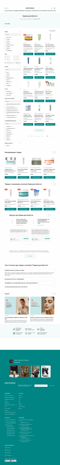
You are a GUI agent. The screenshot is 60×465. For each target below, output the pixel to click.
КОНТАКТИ (54, 10)
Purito (46, 66)
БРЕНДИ (44, 10)
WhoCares (7, 199)
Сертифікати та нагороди (10, 404)
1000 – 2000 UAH (16, 56)
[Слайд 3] (29, 244)
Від (5, 62)
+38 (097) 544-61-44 (24, 433)
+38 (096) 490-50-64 (10, 435)
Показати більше (39, 130)
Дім (19, 401)
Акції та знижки (22, 406)
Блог (6, 406)
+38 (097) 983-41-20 (10, 430)
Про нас (6, 401)
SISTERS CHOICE (39, 10)
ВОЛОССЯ (7, 10)
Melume (24, 43)
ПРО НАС (47, 10)
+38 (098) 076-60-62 (24, 441)
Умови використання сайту (10, 412)
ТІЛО (14, 10)
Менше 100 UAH (7, 56)
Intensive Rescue (39, 199)
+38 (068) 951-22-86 (10, 433)
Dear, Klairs (36, 113)
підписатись (51, 385)
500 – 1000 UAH (7, 59)
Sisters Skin (8, 450)
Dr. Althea (47, 43)
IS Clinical (36, 66)
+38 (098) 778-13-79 (24, 422)
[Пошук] (7, 8)
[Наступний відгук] (50, 215)
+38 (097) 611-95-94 (24, 425)
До (13, 62)
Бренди (20, 408)
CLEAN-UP (10, 167)
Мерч (20, 402)
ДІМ (16, 10)
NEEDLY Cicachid (37, 167)
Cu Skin (6, 167)
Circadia (25, 66)
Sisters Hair (8, 447)
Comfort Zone (26, 113)
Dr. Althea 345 (25, 167)
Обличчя (20, 397)
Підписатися (17, 362)
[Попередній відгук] (47, 215)
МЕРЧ (18, 10)
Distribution (8, 452)
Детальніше (30, 256)
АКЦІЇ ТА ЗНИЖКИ (32, 10)
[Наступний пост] (49, 371)
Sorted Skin (33, 199)
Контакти (6, 410)
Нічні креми (7, 23)
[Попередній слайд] (52, 152)
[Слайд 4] (30, 244)
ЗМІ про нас (7, 402)
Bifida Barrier (49, 167)
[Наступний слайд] (54, 152)
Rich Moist (42, 113)
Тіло (19, 399)
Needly (32, 167)
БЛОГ (50, 10)
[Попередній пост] (11, 371)
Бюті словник (7, 408)
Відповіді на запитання (9, 399)
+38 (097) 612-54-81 (10, 426)
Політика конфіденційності (10, 414)
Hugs (35, 43)
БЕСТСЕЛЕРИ (26, 10)
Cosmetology (8, 455)
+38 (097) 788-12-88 (10, 428)
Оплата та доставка (9, 395)
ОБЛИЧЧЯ (11, 10)
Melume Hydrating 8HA (25, 199)
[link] (54, 8)
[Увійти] (52, 8)
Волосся (20, 395)
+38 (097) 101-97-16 (24, 430)
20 (47, 136)
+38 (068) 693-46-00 (10, 432)
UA (5, 8)
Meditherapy (46, 199)
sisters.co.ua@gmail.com (11, 419)
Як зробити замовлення (9, 397)
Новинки (20, 404)
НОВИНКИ (21, 10)
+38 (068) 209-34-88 (24, 438)
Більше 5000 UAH (16, 59)
